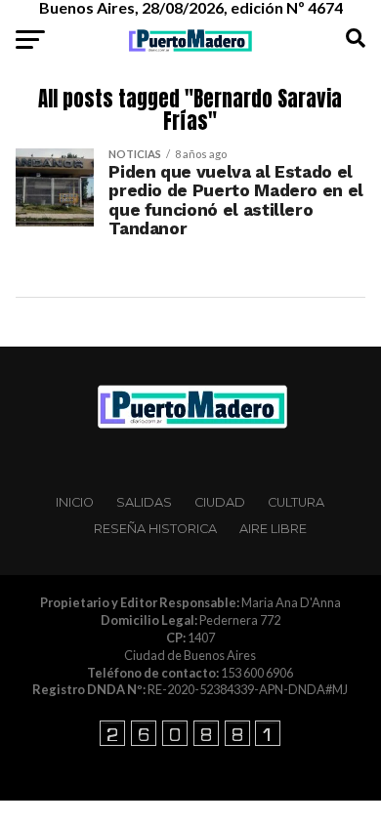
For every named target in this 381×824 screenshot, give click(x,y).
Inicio (75, 502)
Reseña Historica (155, 528)
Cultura (296, 502)
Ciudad (219, 502)
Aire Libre (273, 528)
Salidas (144, 502)
